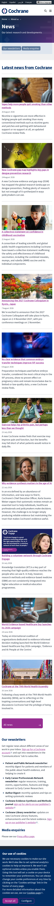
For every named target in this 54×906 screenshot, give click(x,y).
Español (12, 2)
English (4, 2)
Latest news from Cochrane (27, 67)
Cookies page (34, 892)
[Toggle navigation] (50, 11)
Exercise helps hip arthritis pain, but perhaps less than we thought (25, 426)
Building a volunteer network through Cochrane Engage (26, 557)
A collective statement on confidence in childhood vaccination (22, 233)
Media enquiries (31, 48)
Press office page (25, 836)
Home (4, 19)
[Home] (16, 11)
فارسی (20, 2)
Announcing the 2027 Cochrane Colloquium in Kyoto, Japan (25, 302)
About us (15, 19)
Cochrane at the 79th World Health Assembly (25, 686)
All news (8, 724)
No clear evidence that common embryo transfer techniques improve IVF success (23, 361)
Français (28, 2)
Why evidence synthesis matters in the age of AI (27, 483)
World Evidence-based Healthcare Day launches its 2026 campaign (26, 626)
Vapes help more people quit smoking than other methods (27, 106)
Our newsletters (11, 48)
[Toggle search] (45, 11)
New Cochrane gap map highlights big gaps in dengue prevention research (25, 171)
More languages (45, 2)
